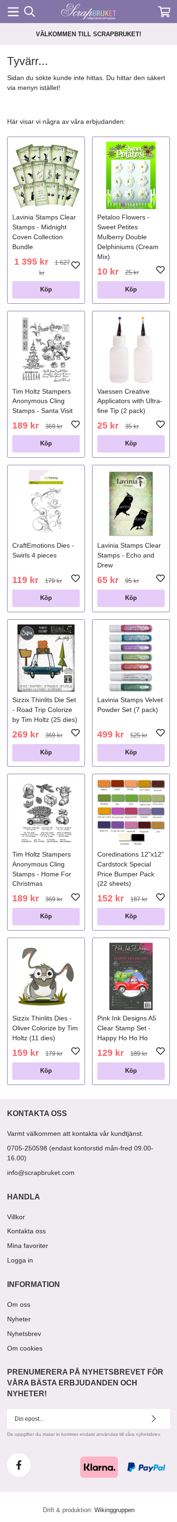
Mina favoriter (27, 1245)
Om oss (18, 1304)
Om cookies (24, 1348)
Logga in (20, 1260)
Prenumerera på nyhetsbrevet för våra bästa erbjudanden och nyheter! (85, 1383)
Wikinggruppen (114, 1510)
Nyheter (19, 1319)
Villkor (16, 1217)
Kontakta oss (26, 1231)
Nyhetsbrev (24, 1333)
